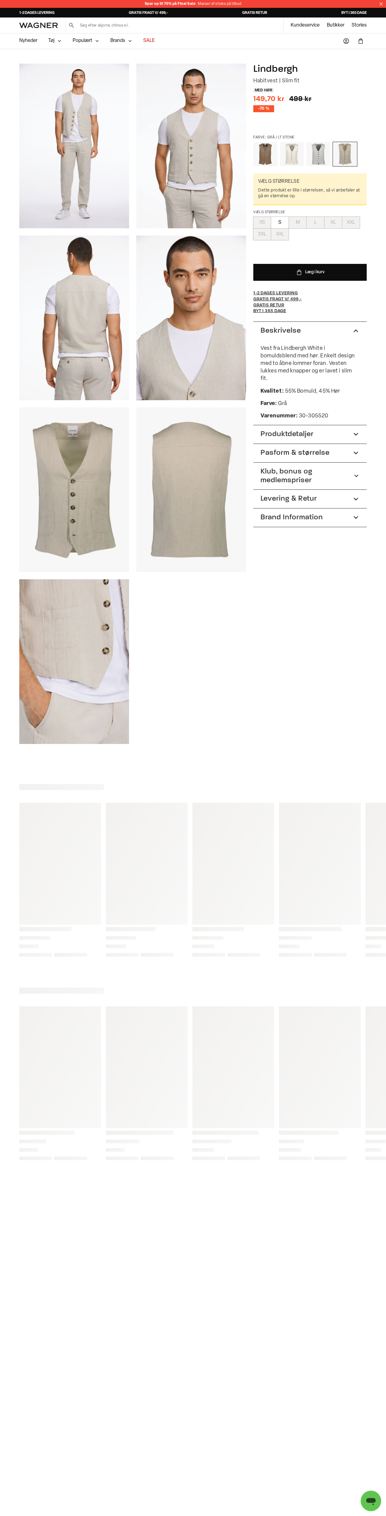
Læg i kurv (314, 272)
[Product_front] (74, 489)
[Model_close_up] (191, 318)
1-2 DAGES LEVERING (37, 13)
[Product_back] (191, 489)
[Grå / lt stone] (345, 154)
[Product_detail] (74, 661)
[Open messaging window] (371, 1501)
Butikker (335, 25)
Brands (117, 40)
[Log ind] (346, 41)
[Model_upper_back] (74, 318)
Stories (359, 25)
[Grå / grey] (318, 154)
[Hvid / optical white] (292, 154)
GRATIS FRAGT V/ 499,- (148, 13)
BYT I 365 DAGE (354, 13)
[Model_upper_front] (191, 146)
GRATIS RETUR (254, 13)
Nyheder (28, 40)
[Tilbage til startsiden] (38, 25)
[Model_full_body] (74, 146)
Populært (82, 40)
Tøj (51, 40)
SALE (149, 40)
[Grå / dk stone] (265, 154)
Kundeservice (305, 25)
